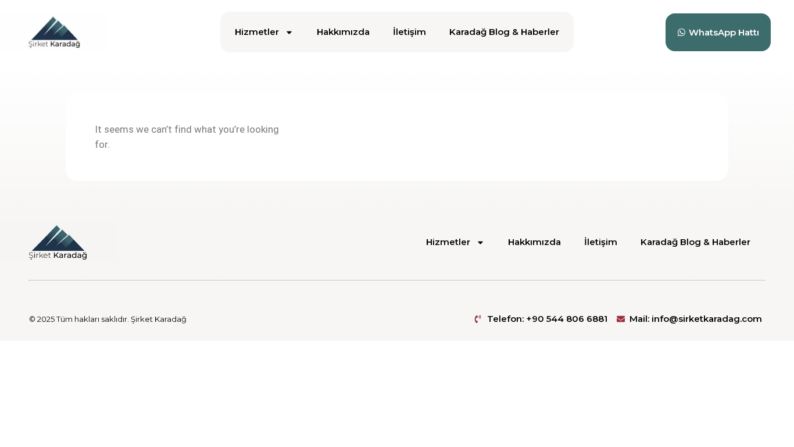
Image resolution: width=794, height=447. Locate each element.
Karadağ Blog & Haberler (504, 31)
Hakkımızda (343, 31)
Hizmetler (257, 31)
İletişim (409, 31)
